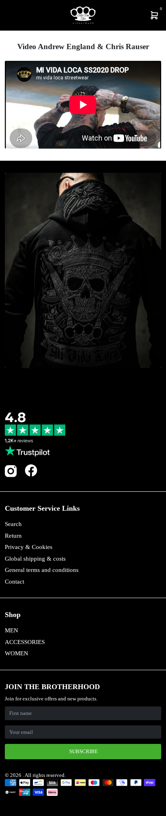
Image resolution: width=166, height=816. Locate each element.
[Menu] (6, 15)
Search (13, 524)
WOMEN (16, 653)
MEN (11, 630)
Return (13, 535)
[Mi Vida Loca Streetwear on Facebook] (31, 470)
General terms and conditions (42, 570)
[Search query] (10, 15)
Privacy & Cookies (28, 547)
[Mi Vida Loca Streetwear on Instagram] (11, 475)
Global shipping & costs (35, 558)
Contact (14, 581)
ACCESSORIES (25, 642)
